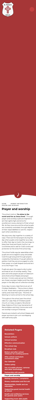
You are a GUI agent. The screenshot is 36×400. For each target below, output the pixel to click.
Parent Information (19, 203)
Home (4, 203)
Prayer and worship (10, 205)
